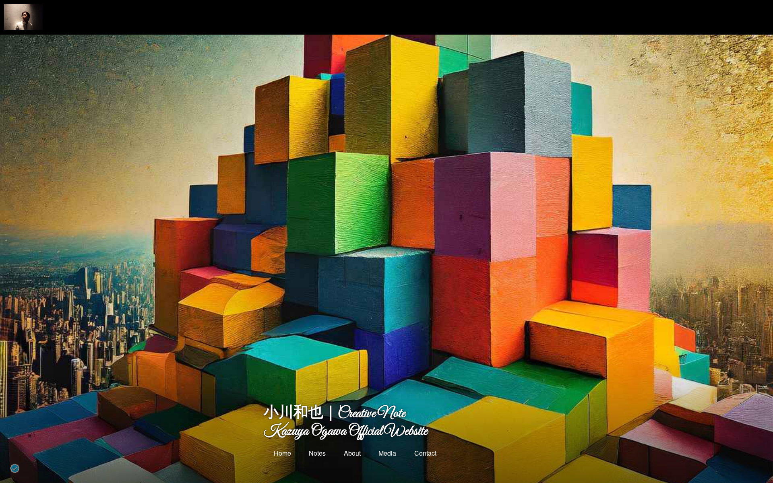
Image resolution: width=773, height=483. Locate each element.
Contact (424, 453)
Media (386, 453)
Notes (316, 453)
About (351, 453)
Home (281, 453)
